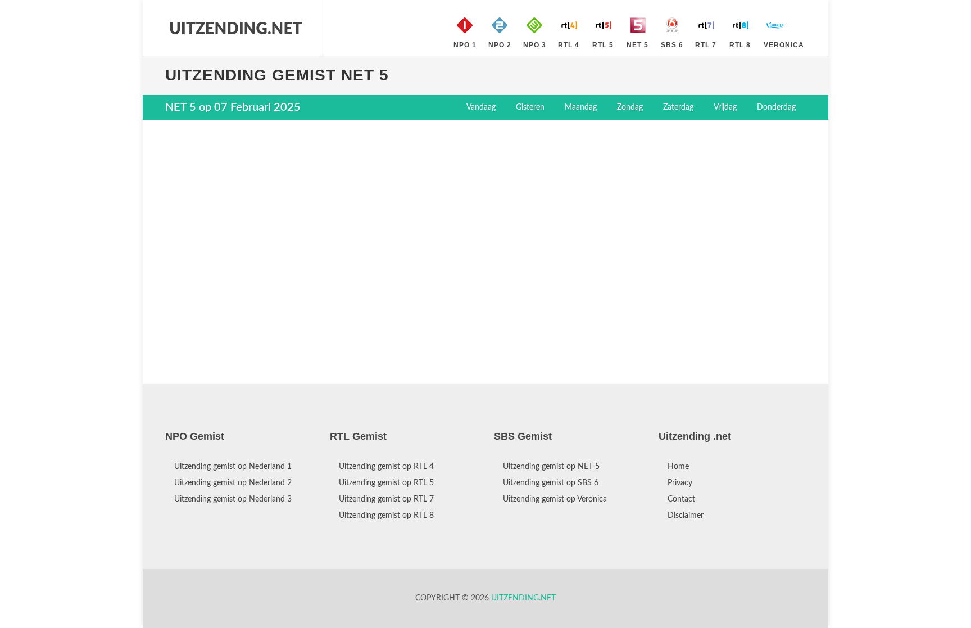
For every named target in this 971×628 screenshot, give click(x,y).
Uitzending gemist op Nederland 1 (233, 467)
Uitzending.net (523, 598)
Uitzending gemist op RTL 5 (386, 483)
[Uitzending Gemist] (235, 28)
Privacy (680, 483)
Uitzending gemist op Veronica (555, 499)
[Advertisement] (485, 209)
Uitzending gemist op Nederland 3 (233, 499)
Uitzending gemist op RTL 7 (386, 499)
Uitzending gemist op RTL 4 (386, 467)
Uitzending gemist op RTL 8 (386, 515)
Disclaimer (686, 515)
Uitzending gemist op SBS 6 (550, 483)
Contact (681, 499)
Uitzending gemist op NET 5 (551, 467)
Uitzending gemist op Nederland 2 (233, 483)
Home (678, 467)
